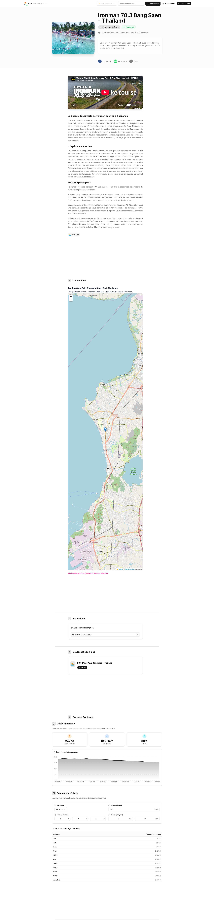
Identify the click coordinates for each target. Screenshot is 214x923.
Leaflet (120, 569)
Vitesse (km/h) (116, 805)
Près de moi (185, 3)
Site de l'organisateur (83, 634)
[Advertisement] (107, 255)
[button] (105, 429)
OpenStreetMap (130, 569)
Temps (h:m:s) (62, 815)
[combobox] (107, 4)
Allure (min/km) (117, 815)
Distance (60, 805)
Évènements (170, 3)
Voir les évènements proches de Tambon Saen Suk (88, 573)
